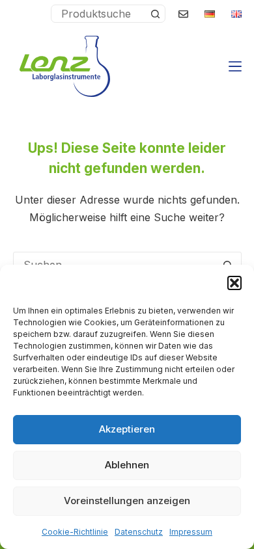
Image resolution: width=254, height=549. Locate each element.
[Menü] (235, 66)
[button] (234, 282)
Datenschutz (139, 532)
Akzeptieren (127, 429)
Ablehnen (127, 465)
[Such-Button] (156, 14)
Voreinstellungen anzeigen (127, 500)
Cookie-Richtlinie (75, 532)
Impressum (190, 532)
